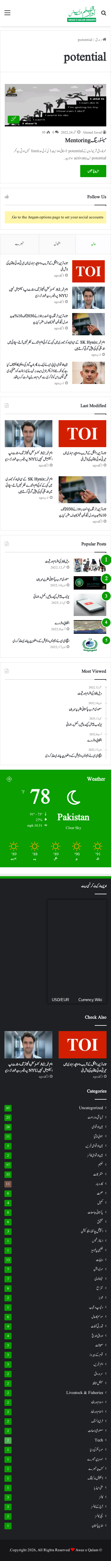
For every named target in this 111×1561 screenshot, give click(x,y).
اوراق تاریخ (97, 1336)
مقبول (57, 244)
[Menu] (7, 15)
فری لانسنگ (97, 1421)
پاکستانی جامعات (95, 1212)
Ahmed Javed (92, 132)
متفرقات (98, 1174)
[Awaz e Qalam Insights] (81, 13)
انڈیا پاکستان (97, 1526)
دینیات (99, 1260)
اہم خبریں (98, 1364)
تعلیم (100, 1165)
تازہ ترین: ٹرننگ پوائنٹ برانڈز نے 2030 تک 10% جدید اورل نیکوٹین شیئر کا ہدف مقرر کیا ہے (39, 319)
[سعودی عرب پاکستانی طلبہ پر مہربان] (90, 583)
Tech (99, 1440)
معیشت (99, 1345)
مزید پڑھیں (93, 171)
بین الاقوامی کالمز (95, 1155)
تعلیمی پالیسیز (97, 1250)
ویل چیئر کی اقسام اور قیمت (57, 561)
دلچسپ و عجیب (96, 1307)
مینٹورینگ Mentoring (85, 140)
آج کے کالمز (97, 1507)
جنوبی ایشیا (98, 1136)
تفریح (99, 1288)
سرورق (99, 40)
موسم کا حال (97, 1317)
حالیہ (93, 244)
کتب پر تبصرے (96, 1469)
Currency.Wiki (90, 1000)
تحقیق (100, 1222)
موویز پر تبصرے (95, 1459)
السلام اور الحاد (97, 1412)
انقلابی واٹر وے (62, 623)
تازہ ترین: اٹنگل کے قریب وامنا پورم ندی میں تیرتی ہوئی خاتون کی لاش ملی (84, 456)
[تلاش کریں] (104, 15)
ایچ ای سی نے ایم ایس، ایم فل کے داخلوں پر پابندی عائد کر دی (41, 641)
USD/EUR (60, 1000)
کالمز (101, 1497)
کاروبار (99, 1184)
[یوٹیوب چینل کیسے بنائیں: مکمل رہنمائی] (90, 605)
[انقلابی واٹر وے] (90, 627)
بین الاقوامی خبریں (94, 1146)
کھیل (100, 1203)
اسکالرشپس (97, 1241)
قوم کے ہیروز (96, 1355)
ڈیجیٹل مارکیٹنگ (95, 1478)
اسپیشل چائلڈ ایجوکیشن (92, 1231)
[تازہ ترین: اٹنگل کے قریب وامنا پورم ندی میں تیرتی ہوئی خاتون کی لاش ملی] (88, 271)
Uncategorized (91, 1108)
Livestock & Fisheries (84, 1393)
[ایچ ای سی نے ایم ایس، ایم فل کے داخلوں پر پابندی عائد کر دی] (90, 645)
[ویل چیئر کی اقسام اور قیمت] (90, 565)
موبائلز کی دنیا (96, 1450)
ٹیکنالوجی (98, 1279)
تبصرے (19, 244)
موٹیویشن (98, 1269)
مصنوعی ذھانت (95, 1431)
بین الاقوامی (97, 1127)
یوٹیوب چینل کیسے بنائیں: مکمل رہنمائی (51, 597)
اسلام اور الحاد (97, 1402)
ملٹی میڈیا (98, 1488)
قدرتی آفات (97, 1326)
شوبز (101, 1298)
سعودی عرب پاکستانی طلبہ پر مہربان (52, 579)
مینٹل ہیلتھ (97, 1383)
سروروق (98, 1374)
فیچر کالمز (99, 1516)
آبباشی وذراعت (95, 1117)
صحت (100, 1193)
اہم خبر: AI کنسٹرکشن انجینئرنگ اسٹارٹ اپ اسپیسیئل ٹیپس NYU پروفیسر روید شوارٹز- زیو (38, 293)
